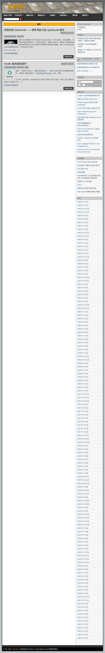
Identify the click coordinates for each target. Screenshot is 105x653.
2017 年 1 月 (82, 432)
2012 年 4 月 (82, 617)
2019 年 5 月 (82, 342)
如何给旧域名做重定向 (85, 134)
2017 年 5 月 (82, 418)
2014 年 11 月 (82, 521)
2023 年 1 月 (82, 250)
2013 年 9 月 (82, 566)
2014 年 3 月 (82, 545)
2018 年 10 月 (82, 360)
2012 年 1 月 (82, 628)
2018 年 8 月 (82, 367)
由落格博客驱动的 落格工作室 (87, 64)
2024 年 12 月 (82, 233)
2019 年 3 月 (82, 349)
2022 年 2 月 (82, 270)
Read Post (68, 57)
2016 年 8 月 (82, 449)
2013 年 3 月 (82, 586)
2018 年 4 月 (82, 380)
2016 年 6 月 (82, 456)
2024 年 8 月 (82, 239)
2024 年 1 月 (82, 243)
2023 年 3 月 (82, 246)
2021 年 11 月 (82, 281)
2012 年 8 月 (82, 607)
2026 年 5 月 (82, 202)
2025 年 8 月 (82, 219)
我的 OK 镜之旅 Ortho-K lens (87, 99)
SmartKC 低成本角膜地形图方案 (89, 95)
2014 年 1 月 (82, 552)
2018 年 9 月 (82, 363)
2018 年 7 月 (82, 370)
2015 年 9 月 (82, 487)
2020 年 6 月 (82, 315)
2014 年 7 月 (82, 531)
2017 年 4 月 (82, 422)
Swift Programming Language (87, 162)
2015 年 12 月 (82, 476)
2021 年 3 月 (82, 294)
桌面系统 (63, 15)
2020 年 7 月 (82, 312)
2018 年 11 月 (82, 356)
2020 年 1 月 (82, 329)
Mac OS (20, 36)
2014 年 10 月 (82, 525)
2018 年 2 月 (82, 387)
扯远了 (80, 185)
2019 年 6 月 (82, 339)
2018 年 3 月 (82, 384)
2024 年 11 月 (82, 236)
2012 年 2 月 (82, 624)
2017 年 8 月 (82, 408)
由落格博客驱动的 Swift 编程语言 (88, 67)
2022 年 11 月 (82, 253)
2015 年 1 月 (82, 514)
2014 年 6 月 (82, 535)
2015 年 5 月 (82, 500)
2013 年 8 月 (82, 569)
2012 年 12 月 (82, 597)
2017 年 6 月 (82, 415)
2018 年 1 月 (82, 391)
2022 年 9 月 (82, 260)
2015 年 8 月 (82, 490)
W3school (81, 192)
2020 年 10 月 (82, 308)
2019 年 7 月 (82, 336)
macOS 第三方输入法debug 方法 (89, 108)
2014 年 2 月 (82, 549)
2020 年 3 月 (82, 325)
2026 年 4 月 (82, 205)
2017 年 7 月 (82, 411)
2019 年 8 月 (82, 332)
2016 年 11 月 (82, 439)
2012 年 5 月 (82, 614)
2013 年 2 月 (82, 590)
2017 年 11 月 (82, 397)
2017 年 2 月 (82, 428)
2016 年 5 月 (82, 459)
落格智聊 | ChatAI (84, 44)
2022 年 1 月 (82, 274)
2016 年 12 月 (82, 435)
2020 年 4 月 (82, 322)
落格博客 (17, 6)
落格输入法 (81, 181)
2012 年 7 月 (82, 610)
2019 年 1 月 (82, 353)
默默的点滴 (81, 188)
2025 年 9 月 (82, 215)
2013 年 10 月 (82, 562)
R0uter (14, 36)
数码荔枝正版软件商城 (85, 38)
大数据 (52, 15)
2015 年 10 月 (82, 483)
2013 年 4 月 (82, 583)
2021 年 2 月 (82, 298)
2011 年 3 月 (82, 638)
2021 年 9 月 (82, 284)
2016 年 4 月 (82, 463)
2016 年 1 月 (82, 473)
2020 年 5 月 (82, 318)
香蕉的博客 (81, 172)
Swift (26, 67)
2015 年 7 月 (82, 494)
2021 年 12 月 (82, 277)
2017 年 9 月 (82, 404)
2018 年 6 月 (82, 373)
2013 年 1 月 (82, 593)
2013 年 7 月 (82, 573)
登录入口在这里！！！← (85, 71)
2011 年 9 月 (82, 631)
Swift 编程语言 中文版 (85, 175)
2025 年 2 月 (82, 226)
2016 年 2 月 (82, 470)
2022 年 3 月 (82, 267)
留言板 (74, 15)
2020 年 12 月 (82, 305)
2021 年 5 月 (82, 288)
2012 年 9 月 (82, 604)
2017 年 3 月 (82, 425)
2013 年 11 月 (82, 559)
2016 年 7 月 (82, 452)
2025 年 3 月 (82, 222)
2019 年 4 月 (82, 346)
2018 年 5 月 (82, 377)
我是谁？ (85, 15)
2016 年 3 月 (82, 466)
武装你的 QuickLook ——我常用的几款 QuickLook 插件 (34, 30)
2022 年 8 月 (82, 264)
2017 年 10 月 (82, 401)
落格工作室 (8, 15)
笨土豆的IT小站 (83, 169)
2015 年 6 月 (82, 497)
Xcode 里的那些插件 (15, 63)
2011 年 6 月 (82, 634)
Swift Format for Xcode (44, 73)
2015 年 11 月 (82, 480)
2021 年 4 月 (82, 291)
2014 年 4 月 (82, 542)
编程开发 (29, 15)
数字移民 (81, 165)
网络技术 (41, 15)
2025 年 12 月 (82, 209)
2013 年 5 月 (82, 580)
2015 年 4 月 (82, 504)
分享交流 (18, 15)
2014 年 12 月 (82, 518)
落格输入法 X (82, 50)
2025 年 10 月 (82, 212)
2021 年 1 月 (82, 301)
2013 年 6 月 (82, 576)
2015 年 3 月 (82, 507)
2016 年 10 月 (82, 442)
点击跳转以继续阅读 (11, 53)
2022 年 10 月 (82, 257)
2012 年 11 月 (82, 600)
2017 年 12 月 (82, 394)
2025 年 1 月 (82, 229)
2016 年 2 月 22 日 (67, 33)
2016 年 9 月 (82, 446)
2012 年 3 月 (82, 621)
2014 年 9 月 (82, 528)
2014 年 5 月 (82, 538)
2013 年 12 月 (82, 555)
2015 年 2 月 (82, 511)
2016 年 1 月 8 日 (67, 64)
